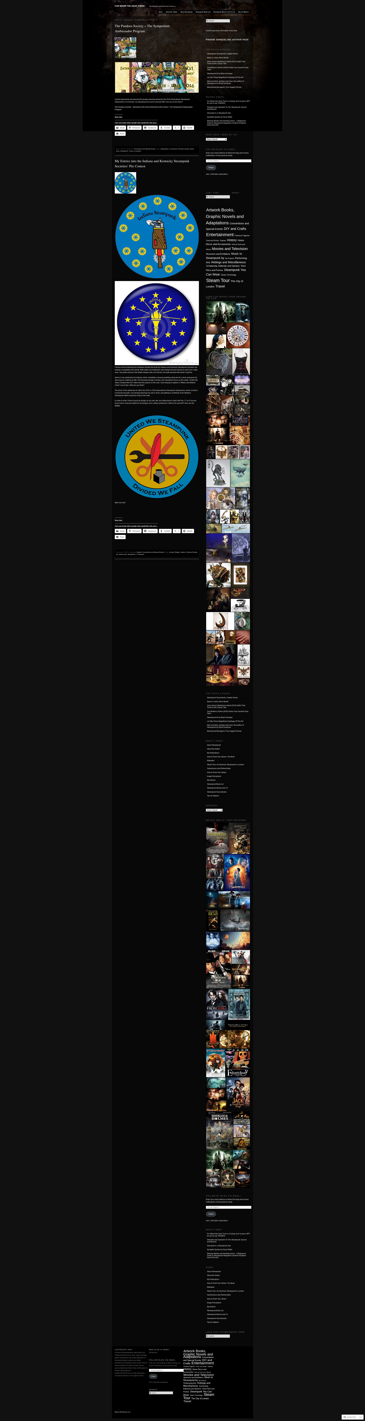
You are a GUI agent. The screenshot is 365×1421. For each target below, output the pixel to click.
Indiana (182, 552)
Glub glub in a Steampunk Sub (219, 113)
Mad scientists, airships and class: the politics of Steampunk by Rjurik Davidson (225, 82)
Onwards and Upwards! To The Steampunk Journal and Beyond (227, 108)
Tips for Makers (243, 12)
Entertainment (220, 234)
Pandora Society (183, 149)
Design (177, 552)
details (117, 406)
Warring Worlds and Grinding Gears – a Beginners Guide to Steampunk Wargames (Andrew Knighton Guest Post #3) (226, 123)
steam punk (123, 554)
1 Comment (140, 554)
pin (117, 554)
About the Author (171, 12)
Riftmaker (210, 761)
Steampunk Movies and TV (217, 788)
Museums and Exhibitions (218, 254)
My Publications (213, 753)
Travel (220, 286)
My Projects (229, 258)
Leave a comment (135, 151)
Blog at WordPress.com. (123, 1412)
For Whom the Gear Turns (129, 6)
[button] (221, 312)
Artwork (139, 552)
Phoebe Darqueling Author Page (227, 40)
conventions (173, 149)
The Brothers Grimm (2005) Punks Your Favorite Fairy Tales (227, 69)
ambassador (165, 149)
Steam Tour (218, 280)
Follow (211, 168)
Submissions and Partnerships (219, 768)
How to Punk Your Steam (216, 772)
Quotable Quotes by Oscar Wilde (219, 117)
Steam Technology (228, 275)
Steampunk (124, 151)
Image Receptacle (214, 776)
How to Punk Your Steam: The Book (221, 757)
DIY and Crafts (235, 229)
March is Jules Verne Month (217, 58)
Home (161, 12)
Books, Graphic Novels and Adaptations (225, 216)
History (232, 240)
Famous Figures (242, 235)
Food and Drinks (212, 241)
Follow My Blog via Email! (223, 1196)
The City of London (200, 1398)
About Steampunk (186, 12)
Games (223, 240)
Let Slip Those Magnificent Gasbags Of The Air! (225, 77)
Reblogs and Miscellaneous (228, 262)
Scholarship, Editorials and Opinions (223, 266)
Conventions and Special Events (144, 149)
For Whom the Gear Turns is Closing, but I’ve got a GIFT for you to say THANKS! (228, 102)
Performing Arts (189, 1383)
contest (171, 552)
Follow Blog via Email (221, 149)
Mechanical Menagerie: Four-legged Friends (224, 87)
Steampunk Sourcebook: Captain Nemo (222, 54)
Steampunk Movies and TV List (224, 12)
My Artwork (211, 780)
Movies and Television (230, 249)
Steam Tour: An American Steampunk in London (225, 765)
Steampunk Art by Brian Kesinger (220, 74)
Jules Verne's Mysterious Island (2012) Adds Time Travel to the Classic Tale (226, 63)
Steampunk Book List (203, 12)
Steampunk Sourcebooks (217, 792)
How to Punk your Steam (202, 1372)
